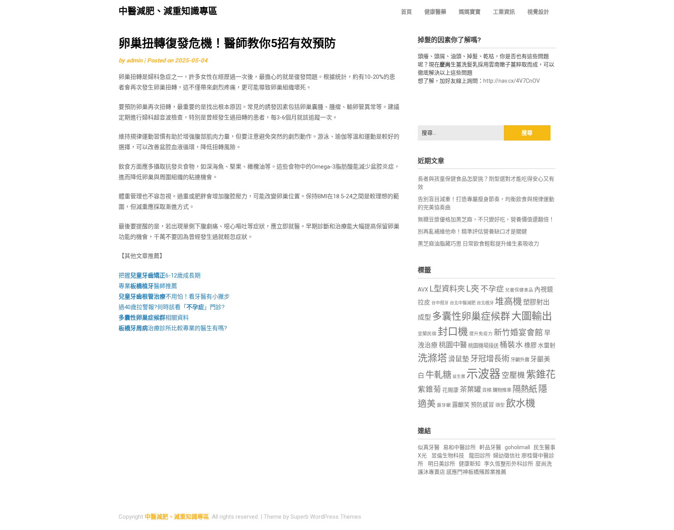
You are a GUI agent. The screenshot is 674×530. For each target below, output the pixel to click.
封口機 (453, 332)
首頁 (406, 12)
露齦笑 (461, 404)
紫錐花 (540, 374)
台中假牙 (440, 303)
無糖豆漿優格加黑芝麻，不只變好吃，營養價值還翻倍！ (486, 219)
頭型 (500, 405)
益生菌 (458, 376)
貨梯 (486, 390)
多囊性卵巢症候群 (471, 316)
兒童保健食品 (519, 290)
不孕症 (492, 289)
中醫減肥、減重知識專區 (168, 11)
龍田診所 (480, 455)
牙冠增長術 (489, 358)
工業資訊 (504, 12)
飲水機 (520, 403)
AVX (423, 289)
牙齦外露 (520, 360)
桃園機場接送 (483, 346)
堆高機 (508, 301)
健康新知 (470, 464)
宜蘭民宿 (427, 333)
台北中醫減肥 (462, 303)
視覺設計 (538, 12)
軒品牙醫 (490, 447)
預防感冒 (482, 404)
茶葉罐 (470, 389)
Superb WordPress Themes (326, 516)
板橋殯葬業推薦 (487, 472)
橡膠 (530, 345)
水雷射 (546, 345)
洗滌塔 (432, 358)
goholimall (517, 447)
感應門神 (457, 472)
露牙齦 (444, 405)
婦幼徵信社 (507, 455)
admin (134, 60)
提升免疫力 (481, 333)
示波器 (483, 374)
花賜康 (450, 390)
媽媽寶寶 (470, 12)
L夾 (472, 288)
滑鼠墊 (458, 359)
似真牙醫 (429, 447)
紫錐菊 (429, 389)
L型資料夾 (447, 288)
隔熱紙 (525, 389)
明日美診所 (441, 464)
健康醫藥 (435, 12)
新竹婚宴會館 (518, 332)
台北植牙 (485, 303)
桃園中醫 (453, 345)
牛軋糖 (438, 375)
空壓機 (513, 375)
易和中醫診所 (459, 447)
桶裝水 (511, 344)
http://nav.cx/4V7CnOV (511, 81)
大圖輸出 (531, 316)
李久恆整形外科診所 (509, 464)
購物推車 (502, 390)
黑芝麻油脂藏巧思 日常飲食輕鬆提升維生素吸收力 (478, 243)
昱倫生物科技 (447, 455)
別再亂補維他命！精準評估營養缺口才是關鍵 (472, 231)
